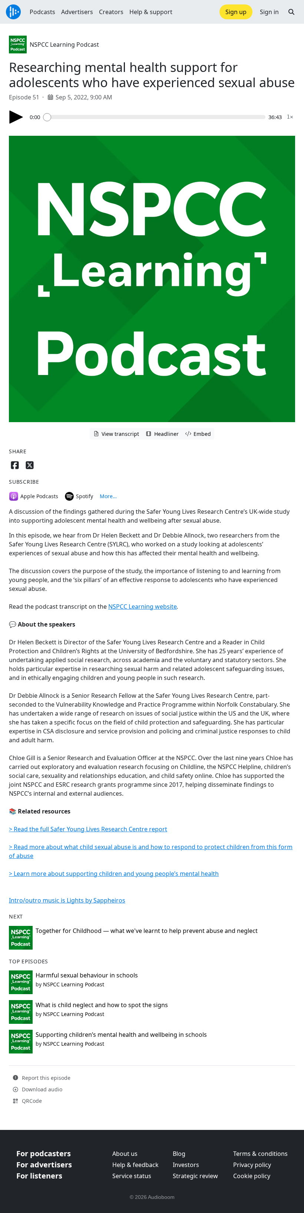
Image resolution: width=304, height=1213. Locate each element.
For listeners (39, 1176)
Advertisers (77, 12)
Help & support (150, 12)
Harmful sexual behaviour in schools (87, 975)
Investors (186, 1165)
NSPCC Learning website (142, 606)
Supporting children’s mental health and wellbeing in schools (121, 1034)
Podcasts (42, 12)
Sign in (269, 12)
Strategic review (195, 1176)
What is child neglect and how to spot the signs (102, 1005)
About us (125, 1154)
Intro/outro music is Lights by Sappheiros (67, 900)
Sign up (236, 12)
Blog (179, 1154)
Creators (111, 12)
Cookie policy (251, 1176)
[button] (291, 11)
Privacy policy (252, 1165)
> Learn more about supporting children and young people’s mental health (114, 874)
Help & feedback (135, 1165)
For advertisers (44, 1165)
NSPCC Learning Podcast (64, 44)
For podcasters (43, 1153)
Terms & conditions (260, 1154)
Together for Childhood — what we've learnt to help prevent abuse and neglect (147, 931)
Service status (131, 1176)
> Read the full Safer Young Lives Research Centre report (88, 829)
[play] (16, 117)
